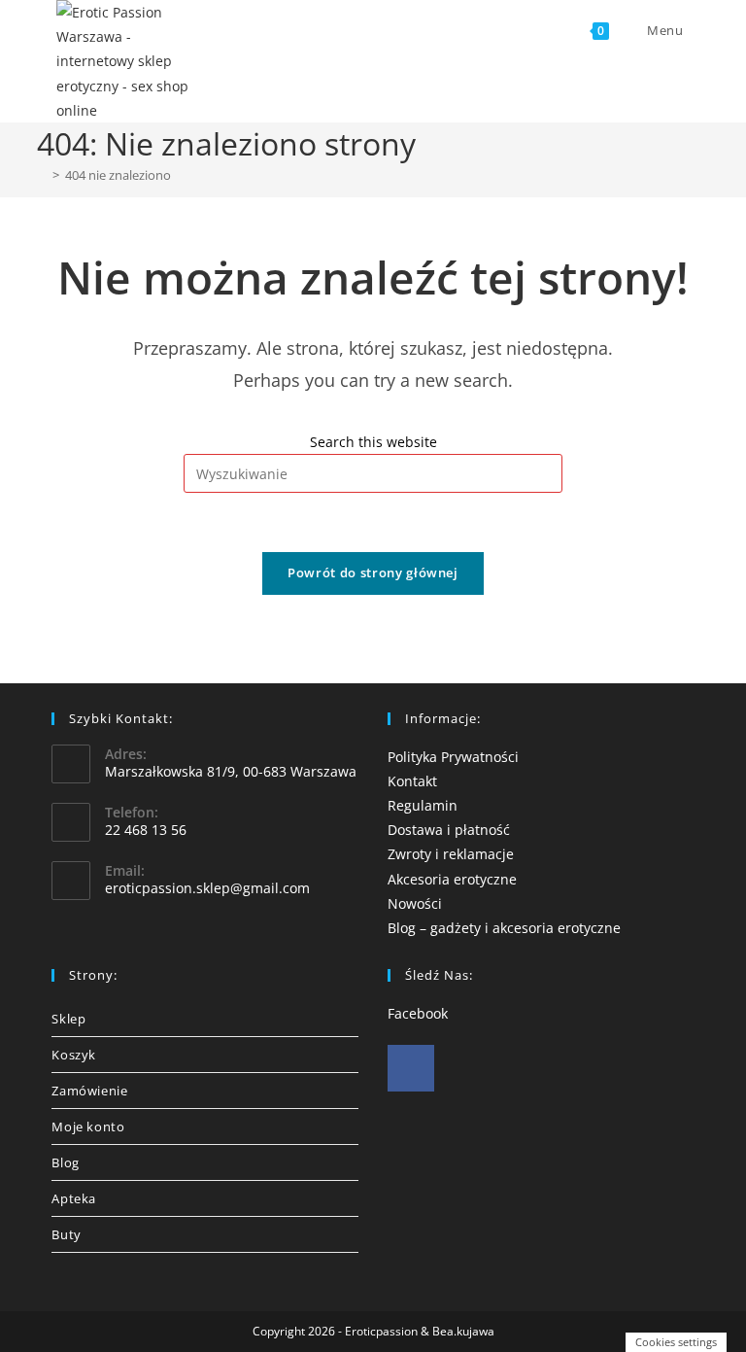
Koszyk (73, 1054)
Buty (66, 1234)
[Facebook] (411, 1068)
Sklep (68, 1018)
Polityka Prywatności (453, 756)
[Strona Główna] (42, 175)
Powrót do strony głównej (373, 572)
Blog (65, 1162)
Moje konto (87, 1126)
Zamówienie (89, 1090)
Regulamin (423, 805)
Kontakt (412, 781)
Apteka (73, 1198)
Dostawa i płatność (449, 829)
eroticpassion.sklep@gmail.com (207, 888)
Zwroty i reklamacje (451, 854)
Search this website (373, 442)
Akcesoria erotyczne (452, 879)
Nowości (415, 903)
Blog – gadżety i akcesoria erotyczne (504, 928)
